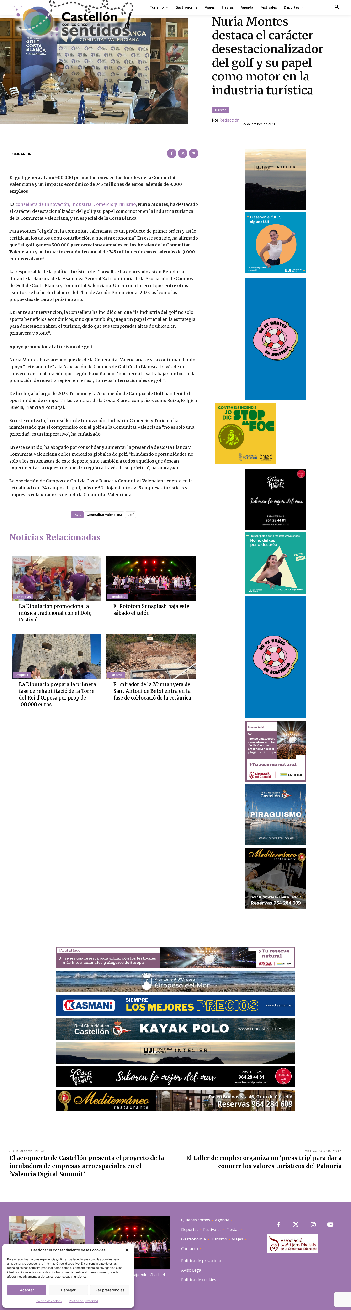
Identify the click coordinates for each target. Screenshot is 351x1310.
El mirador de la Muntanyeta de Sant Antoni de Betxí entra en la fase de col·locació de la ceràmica (152, 691)
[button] (127, 1250)
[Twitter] (182, 153)
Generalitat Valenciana (104, 515)
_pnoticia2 (117, 596)
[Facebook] (171, 153)
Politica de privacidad (83, 1301)
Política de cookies (49, 1301)
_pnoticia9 (23, 596)
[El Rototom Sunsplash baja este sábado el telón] (151, 578)
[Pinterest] (193, 153)
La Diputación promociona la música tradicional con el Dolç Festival (55, 613)
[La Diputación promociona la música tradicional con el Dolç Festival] (56, 578)
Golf (130, 515)
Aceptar (27, 1290)
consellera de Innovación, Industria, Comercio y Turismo (76, 204)
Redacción (229, 120)
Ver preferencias (109, 1290)
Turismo (220, 110)
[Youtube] (330, 1225)
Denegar (68, 1290)
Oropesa (21, 675)
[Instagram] (313, 1225)
